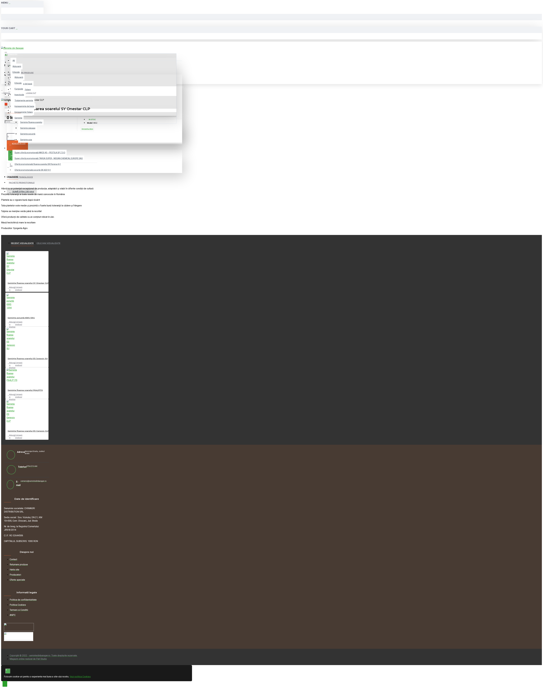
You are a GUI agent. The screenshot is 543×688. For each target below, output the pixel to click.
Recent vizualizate (22, 243)
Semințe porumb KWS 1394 (21, 318)
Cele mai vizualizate (48, 243)
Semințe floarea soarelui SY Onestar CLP (28, 283)
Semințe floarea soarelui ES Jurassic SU (28, 358)
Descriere (12, 177)
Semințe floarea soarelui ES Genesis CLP (28, 431)
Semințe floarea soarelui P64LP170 (25, 390)
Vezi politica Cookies (80, 676)
